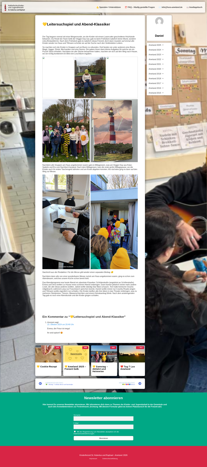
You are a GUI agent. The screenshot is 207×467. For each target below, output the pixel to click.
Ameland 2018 (155, 79)
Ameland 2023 (155, 55)
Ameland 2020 (155, 69)
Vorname (77, 415)
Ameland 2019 (155, 74)
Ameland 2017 (155, 83)
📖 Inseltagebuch (194, 7)
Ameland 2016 (155, 88)
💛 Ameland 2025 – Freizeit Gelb (75, 367)
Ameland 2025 (155, 45)
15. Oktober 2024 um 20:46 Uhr (60, 324)
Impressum (93, 458)
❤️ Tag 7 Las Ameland (127, 367)
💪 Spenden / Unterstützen (108, 7)
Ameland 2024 (155, 50)
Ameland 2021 (155, 64)
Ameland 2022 (155, 59)
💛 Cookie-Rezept (47, 366)
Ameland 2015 (155, 93)
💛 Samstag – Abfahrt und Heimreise (100, 368)
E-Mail (76, 423)
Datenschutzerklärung (110, 458)
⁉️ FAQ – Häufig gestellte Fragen (140, 7)
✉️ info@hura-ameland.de (170, 7)
